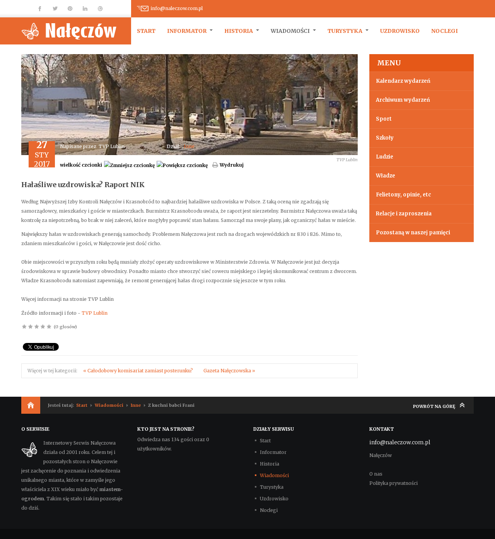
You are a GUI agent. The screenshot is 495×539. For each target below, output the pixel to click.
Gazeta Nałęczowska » (229, 371)
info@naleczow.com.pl (176, 8)
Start (146, 30)
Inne (189, 146)
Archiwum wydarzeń (403, 100)
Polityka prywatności (393, 483)
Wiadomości (291, 30)
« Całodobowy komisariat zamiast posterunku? (138, 371)
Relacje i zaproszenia (404, 213)
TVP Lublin (95, 313)
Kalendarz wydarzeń (403, 81)
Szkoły (385, 138)
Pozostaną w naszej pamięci (413, 232)
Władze (385, 175)
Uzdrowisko (400, 30)
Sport (384, 119)
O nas (375, 474)
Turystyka (346, 30)
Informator (187, 30)
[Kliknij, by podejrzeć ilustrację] (189, 104)
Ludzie (384, 157)
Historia (239, 30)
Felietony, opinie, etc (403, 194)
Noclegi (444, 30)
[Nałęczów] (76, 30)
